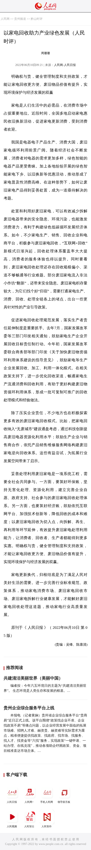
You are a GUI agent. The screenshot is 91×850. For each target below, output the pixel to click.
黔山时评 (37, 18)
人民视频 (12, 826)
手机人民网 (46, 801)
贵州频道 (20, 18)
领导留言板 (64, 801)
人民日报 (12, 801)
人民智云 (29, 826)
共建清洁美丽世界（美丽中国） (33, 678)
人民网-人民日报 (65, 65)
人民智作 (46, 826)
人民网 (5, 18)
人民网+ (29, 801)
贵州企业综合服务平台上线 (29, 707)
